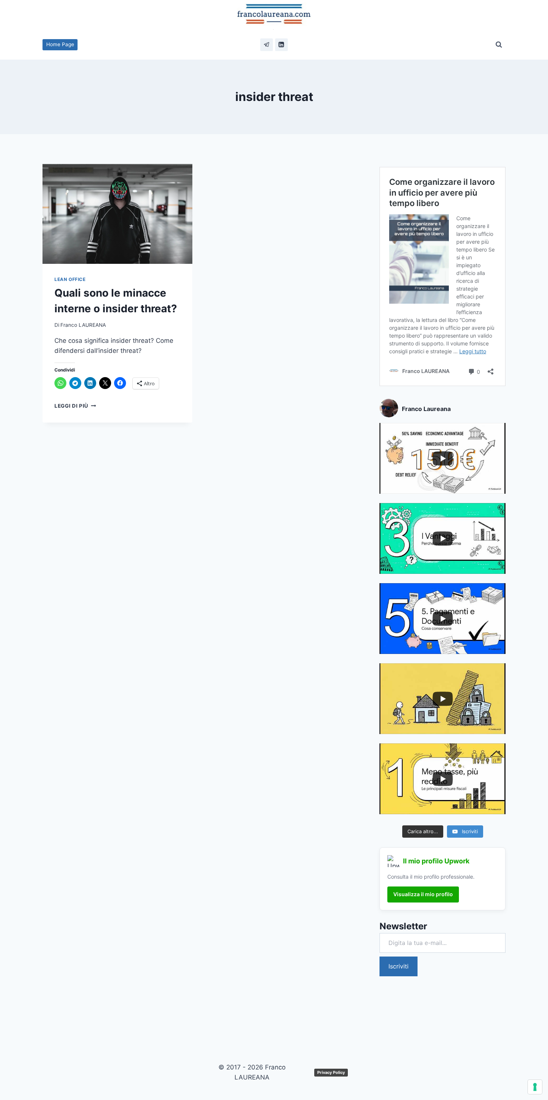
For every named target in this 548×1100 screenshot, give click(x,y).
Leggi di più (75, 406)
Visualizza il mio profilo (423, 894)
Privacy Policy (331, 1072)
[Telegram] (266, 44)
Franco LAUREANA (83, 325)
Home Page (60, 44)
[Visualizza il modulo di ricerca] (499, 44)
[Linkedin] (281, 44)
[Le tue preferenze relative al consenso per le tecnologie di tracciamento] (535, 1087)
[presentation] (117, 214)
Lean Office (70, 279)
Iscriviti (398, 966)
